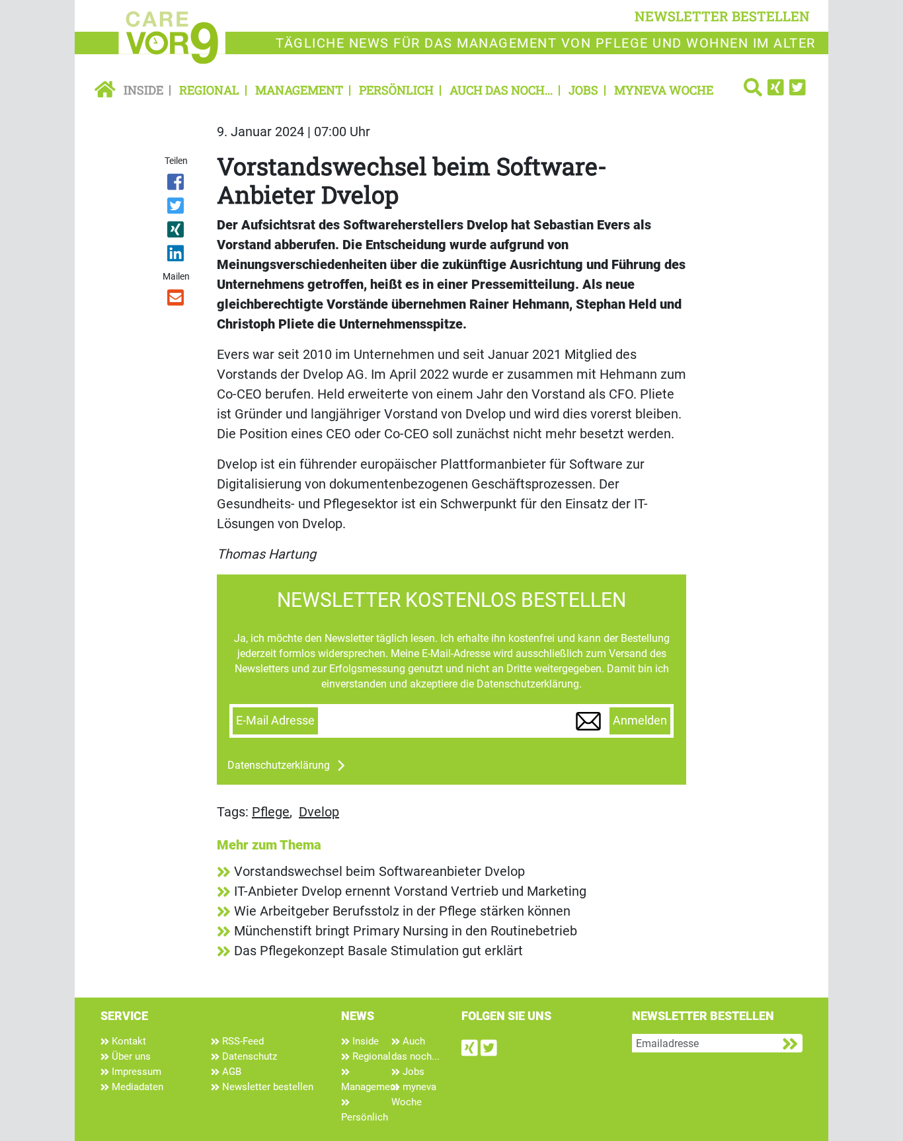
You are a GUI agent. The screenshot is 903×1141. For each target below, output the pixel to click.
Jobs (583, 90)
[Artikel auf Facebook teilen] (177, 184)
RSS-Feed (241, 1041)
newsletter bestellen (722, 15)
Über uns (130, 1056)
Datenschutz (248, 1056)
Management (299, 90)
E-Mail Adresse (275, 720)
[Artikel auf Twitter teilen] (177, 208)
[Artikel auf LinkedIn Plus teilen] (177, 256)
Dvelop (319, 812)
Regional (209, 90)
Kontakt (127, 1041)
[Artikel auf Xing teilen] (177, 232)
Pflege (271, 812)
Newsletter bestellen (266, 1087)
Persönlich (396, 90)
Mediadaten (136, 1087)
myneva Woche (663, 90)
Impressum (135, 1072)
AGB (230, 1072)
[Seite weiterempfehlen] (177, 300)
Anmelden (640, 720)
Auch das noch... (501, 90)
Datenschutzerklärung (278, 765)
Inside (143, 90)
